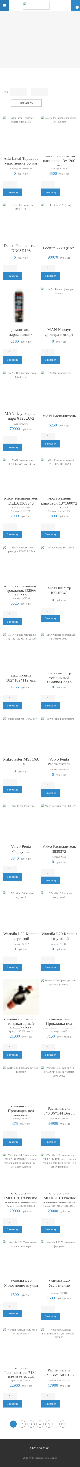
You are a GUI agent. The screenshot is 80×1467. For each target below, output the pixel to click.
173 (63, 1424)
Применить (26, 103)
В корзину (12, 192)
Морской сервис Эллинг (44, 1457)
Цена (5, 92)
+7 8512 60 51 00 (38, 1448)
